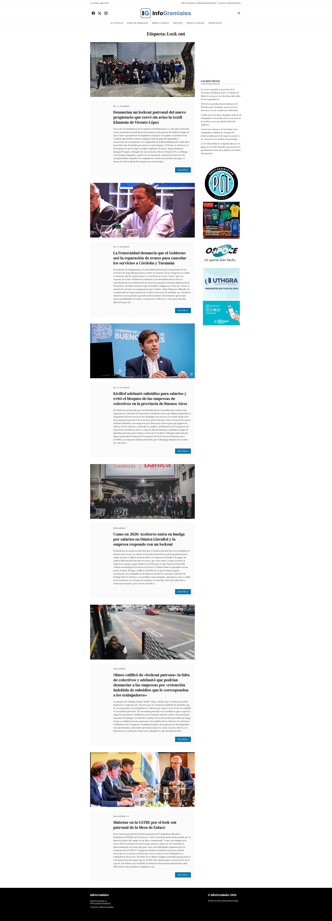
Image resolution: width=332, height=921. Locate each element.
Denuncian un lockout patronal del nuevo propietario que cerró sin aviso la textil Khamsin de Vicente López (149, 117)
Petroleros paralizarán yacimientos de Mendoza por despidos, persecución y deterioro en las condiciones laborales (219, 107)
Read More (183, 170)
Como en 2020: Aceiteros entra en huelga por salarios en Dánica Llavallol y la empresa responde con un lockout (149, 539)
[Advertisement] (221, 58)
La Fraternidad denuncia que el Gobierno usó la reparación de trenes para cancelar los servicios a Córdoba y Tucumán (149, 258)
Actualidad (116, 23)
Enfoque (178, 23)
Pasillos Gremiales (137, 23)
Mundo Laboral (160, 23)
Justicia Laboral (195, 23)
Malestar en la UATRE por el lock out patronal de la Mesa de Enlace (145, 825)
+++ (117, 106)
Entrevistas (215, 23)
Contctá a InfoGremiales (229, 3)
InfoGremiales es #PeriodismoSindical (198, 3)
